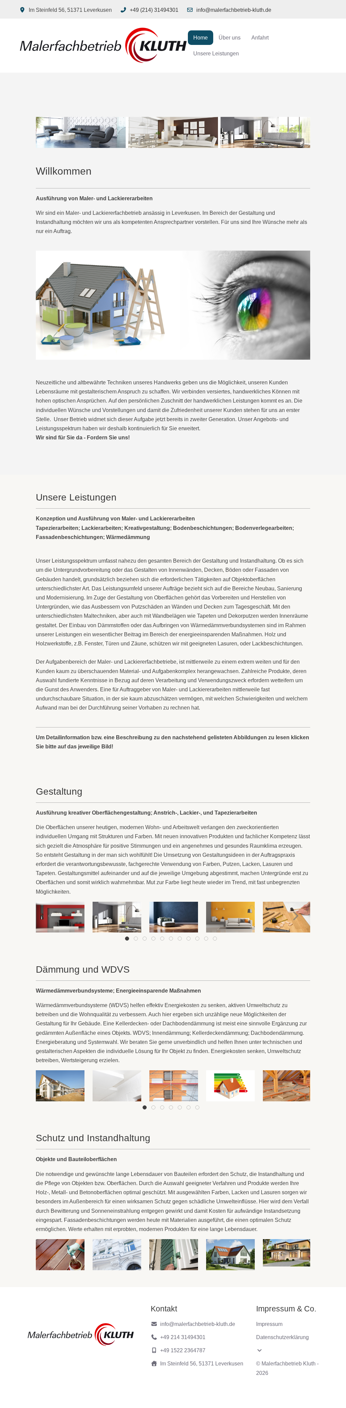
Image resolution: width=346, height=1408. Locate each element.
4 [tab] (153, 940)
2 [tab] (136, 940)
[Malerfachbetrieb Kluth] (103, 46)
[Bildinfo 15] (60, 1254)
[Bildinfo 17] (117, 1254)
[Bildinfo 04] (230, 917)
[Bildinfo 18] (173, 1254)
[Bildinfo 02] (117, 917)
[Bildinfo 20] (230, 1254)
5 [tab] (162, 940)
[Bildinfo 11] (173, 1085)
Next (295, 915)
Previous (51, 915)
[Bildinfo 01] (60, 917)
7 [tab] (180, 940)
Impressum (269, 1324)
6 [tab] (171, 940)
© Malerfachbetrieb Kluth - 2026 (287, 1368)
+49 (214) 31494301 (154, 10)
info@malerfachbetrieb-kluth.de (233, 10)
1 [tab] (127, 940)
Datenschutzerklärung (282, 1337)
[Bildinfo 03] (173, 917)
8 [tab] (189, 940)
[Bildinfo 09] (60, 1085)
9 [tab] (197, 940)
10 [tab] (206, 940)
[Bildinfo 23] (287, 1252)
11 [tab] (215, 940)
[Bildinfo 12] (230, 1085)
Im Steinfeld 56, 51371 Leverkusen (201, 1363)
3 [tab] (145, 940)
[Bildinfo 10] (117, 1085)
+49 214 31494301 (182, 1337)
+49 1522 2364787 (182, 1350)
